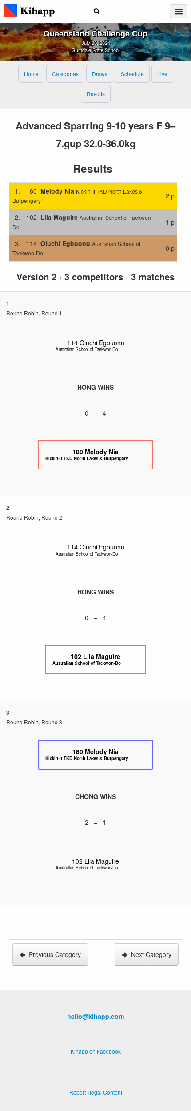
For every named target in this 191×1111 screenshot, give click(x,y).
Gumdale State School (95, 49)
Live (162, 73)
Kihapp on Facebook (96, 1051)
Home (31, 73)
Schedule (132, 73)
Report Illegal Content (95, 1092)
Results (96, 93)
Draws (99, 73)
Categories (65, 73)
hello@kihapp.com (95, 1016)
